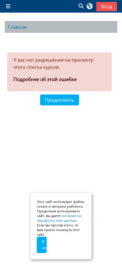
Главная (17, 27)
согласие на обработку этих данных (59, 218)
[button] (80, 6)
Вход (106, 6)
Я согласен (44, 245)
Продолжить (59, 100)
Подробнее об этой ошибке (45, 79)
